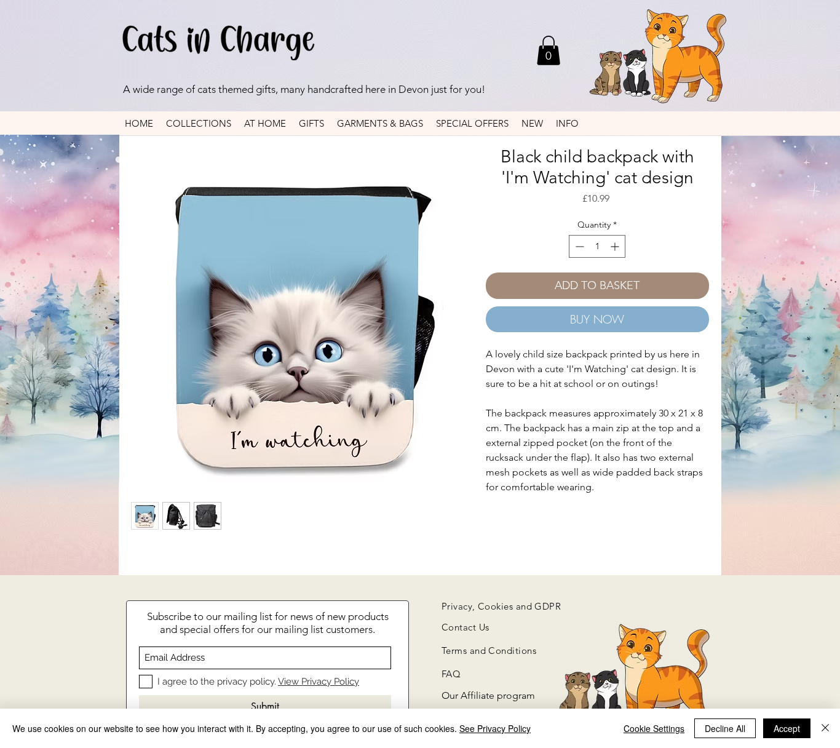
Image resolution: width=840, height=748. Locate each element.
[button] (548, 50)
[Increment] (616, 246)
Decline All (725, 728)
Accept (787, 728)
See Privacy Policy (495, 728)
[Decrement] (578, 246)
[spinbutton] (597, 246)
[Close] (825, 728)
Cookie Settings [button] (654, 728)
